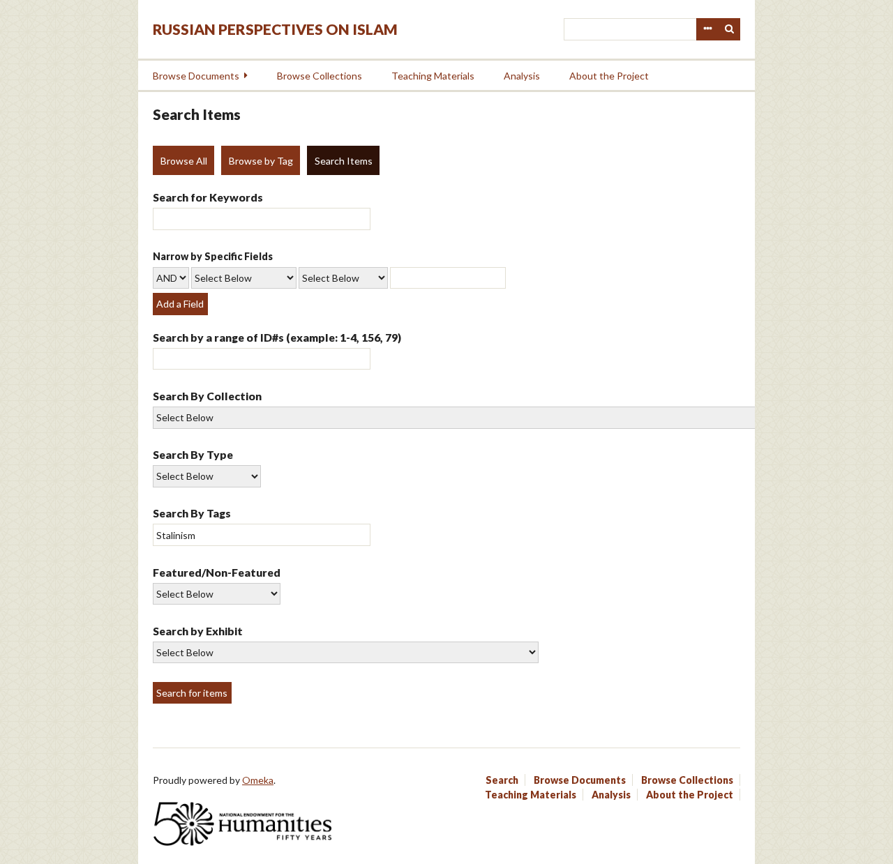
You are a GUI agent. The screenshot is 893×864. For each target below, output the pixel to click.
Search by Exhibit (198, 630)
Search (730, 29)
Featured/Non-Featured (216, 572)
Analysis (522, 76)
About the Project (609, 76)
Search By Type (193, 454)
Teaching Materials (432, 76)
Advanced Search (707, 29)
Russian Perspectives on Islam (275, 29)
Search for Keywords (208, 197)
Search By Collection (207, 395)
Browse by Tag (261, 161)
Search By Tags (192, 513)
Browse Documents (196, 76)
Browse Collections (319, 76)
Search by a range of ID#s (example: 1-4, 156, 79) (277, 337)
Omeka (257, 780)
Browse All (183, 161)
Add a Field (180, 304)
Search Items (344, 161)
